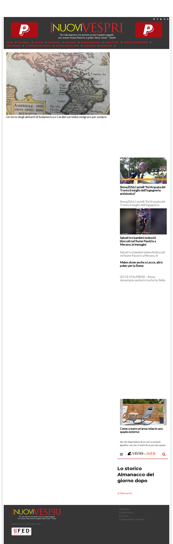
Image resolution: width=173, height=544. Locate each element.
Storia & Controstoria (135, 42)
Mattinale (70, 42)
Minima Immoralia (90, 42)
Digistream (89, 45)
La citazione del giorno (38, 45)
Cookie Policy (126, 512)
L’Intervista (54, 42)
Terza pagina (13, 45)
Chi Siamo (124, 509)
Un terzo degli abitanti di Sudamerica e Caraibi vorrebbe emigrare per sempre (56, 117)
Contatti (123, 515)
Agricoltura (112, 42)
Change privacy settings (132, 519)
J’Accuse (38, 42)
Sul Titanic (23, 42)
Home (10, 42)
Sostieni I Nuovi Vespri (67, 45)
